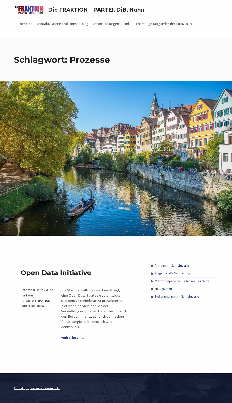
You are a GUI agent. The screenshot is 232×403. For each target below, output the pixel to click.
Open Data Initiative (56, 273)
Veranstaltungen (106, 24)
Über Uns (24, 24)
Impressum (34, 388)
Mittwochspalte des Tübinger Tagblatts (182, 281)
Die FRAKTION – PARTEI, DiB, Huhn (96, 10)
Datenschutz (51, 388)
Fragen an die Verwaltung (172, 273)
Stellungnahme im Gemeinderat (177, 296)
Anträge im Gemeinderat (172, 266)
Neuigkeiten (163, 289)
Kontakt (19, 388)
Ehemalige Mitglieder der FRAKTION (164, 24)
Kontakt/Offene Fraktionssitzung (62, 24)
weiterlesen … (72, 337)
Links (127, 24)
